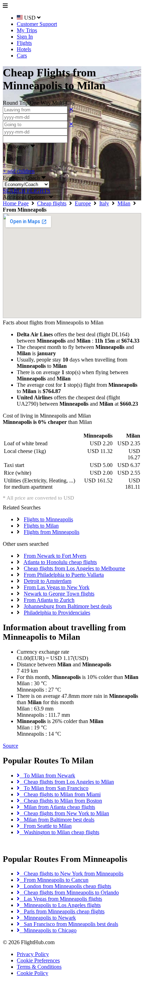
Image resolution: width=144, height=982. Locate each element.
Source (10, 746)
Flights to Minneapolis (48, 519)
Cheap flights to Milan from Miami (60, 794)
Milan (123, 203)
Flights (24, 43)
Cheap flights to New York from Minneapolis (71, 874)
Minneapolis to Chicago (48, 930)
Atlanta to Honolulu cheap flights (60, 562)
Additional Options (26, 197)
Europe (83, 203)
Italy (104, 203)
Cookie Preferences (38, 960)
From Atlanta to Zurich (49, 600)
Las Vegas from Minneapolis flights (61, 899)
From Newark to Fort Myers (55, 556)
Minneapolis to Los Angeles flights (60, 905)
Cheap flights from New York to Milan (64, 813)
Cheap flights (51, 203)
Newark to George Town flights (59, 594)
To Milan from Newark (47, 775)
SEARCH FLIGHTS (26, 191)
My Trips (27, 30)
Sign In (25, 37)
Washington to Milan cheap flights (59, 832)
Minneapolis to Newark (48, 918)
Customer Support (37, 24)
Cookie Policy (32, 973)
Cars (22, 56)
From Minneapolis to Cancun (54, 880)
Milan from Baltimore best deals (57, 820)
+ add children (19, 171)
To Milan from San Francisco (54, 788)
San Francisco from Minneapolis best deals (69, 924)
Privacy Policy (33, 954)
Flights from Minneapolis (51, 532)
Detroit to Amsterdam (47, 581)
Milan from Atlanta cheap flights (57, 807)
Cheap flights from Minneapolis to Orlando (69, 892)
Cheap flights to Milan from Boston (61, 801)
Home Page (16, 203)
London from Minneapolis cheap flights (65, 886)
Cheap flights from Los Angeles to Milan (67, 782)
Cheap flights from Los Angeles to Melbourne (74, 568)
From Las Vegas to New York (56, 587)
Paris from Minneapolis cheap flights (62, 911)
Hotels (24, 49)
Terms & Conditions (39, 967)
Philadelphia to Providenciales (57, 613)
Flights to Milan (41, 526)
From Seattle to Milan (46, 826)
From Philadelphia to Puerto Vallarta (64, 575)
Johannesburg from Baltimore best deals (68, 606)
